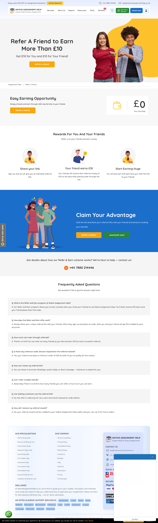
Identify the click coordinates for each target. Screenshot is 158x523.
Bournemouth (40, 505)
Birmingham (29, 505)
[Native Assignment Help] (25, 10)
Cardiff (67, 505)
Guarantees (62, 470)
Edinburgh (40, 509)
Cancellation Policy (64, 446)
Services (50, 10)
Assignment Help (14, 84)
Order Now (136, 11)
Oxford (80, 500)
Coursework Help (24, 466)
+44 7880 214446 (109, 3)
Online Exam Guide (24, 446)
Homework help (23, 462)
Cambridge (20, 509)
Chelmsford (50, 509)
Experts (71, 10)
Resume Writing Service (26, 442)
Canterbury (52, 505)
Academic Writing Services (27, 479)
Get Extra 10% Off (124, 10)
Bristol (88, 500)
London (73, 500)
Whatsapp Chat (116, 235)
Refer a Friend (42, 64)
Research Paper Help (25, 450)
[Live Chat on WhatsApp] (8, 514)
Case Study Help (23, 454)
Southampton (63, 500)
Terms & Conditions (64, 438)
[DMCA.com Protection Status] (110, 498)
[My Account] (146, 10)
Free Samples (62, 479)
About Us (61, 10)
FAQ (59, 462)
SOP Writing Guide (24, 438)
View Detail (88, 521)
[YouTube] (108, 477)
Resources (82, 10)
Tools (92, 10)
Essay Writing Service (25, 475)
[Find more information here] (135, 487)
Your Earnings (139, 111)
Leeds (60, 505)
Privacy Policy (62, 442)
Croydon (86, 505)
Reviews (101, 10)
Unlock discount (55, 3)
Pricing (60, 475)
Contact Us (61, 454)
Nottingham (76, 505)
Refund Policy (62, 450)
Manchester (30, 509)
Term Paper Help (23, 458)
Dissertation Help (24, 470)
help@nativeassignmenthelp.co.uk (136, 3)
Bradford (19, 505)
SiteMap (60, 458)
